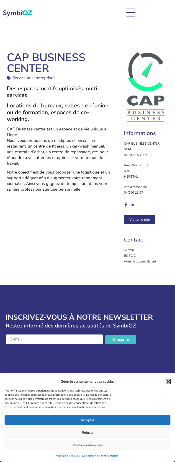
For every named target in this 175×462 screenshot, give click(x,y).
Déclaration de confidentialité (100, 456)
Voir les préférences (87, 445)
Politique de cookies (67, 456)
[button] (168, 381)
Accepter (87, 420)
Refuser (87, 432)
